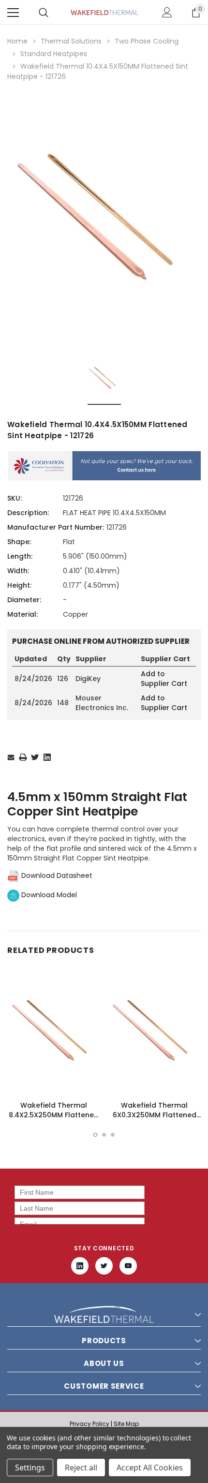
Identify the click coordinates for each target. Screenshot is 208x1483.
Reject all (81, 1467)
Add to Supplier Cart (164, 678)
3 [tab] (113, 1135)
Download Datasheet (55, 875)
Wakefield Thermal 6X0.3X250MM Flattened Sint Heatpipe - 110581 (154, 1114)
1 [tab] (95, 1135)
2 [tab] (104, 1135)
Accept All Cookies (150, 1467)
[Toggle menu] (13, 12)
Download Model (48, 895)
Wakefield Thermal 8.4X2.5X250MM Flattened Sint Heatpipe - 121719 (54, 1114)
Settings (30, 1467)
